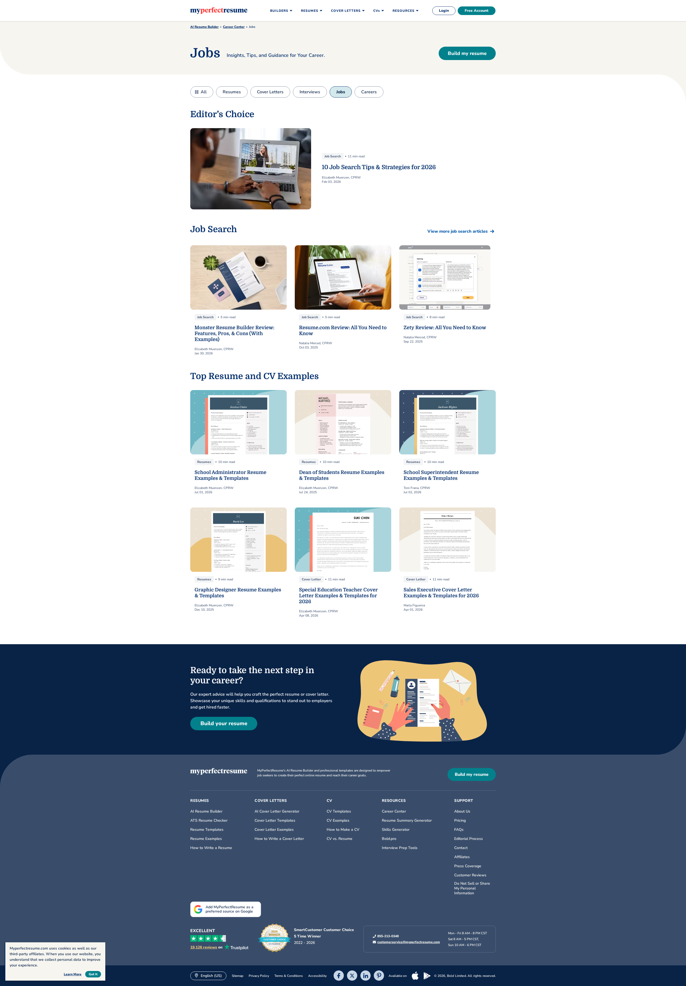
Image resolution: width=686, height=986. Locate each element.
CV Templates (339, 811)
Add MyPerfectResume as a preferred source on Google (229, 909)
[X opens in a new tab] (352, 976)
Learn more (72, 974)
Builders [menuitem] (279, 11)
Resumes (232, 92)
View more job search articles (457, 231)
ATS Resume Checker (209, 820)
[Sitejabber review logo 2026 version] (274, 938)
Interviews (310, 92)
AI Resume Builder (204, 27)
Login (444, 10)
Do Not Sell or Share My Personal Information (472, 888)
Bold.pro (389, 838)
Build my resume (467, 53)
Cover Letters (270, 92)
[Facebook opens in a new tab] (338, 976)
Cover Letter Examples (274, 829)
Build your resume (223, 723)
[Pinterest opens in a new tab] (379, 976)
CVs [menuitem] (376, 11)
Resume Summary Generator (407, 820)
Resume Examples (206, 838)
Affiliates (462, 857)
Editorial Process (468, 838)
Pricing (460, 820)
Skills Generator (395, 829)
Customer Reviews (470, 875)
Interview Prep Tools (399, 848)
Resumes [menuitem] (309, 11)
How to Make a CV (343, 829)
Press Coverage (467, 866)
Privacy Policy (259, 976)
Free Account (477, 10)
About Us (462, 811)
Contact (461, 848)
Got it (93, 974)
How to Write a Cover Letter (279, 838)
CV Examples (338, 820)
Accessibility (317, 976)
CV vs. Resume (339, 838)
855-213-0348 (388, 936)
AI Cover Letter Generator (277, 811)
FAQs (459, 829)
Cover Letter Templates (275, 820)
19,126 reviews (203, 947)
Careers (369, 92)
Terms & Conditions (288, 976)
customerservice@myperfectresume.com (408, 942)
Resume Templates (206, 829)
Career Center (234, 27)
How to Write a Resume (211, 848)
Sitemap (237, 976)
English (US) (211, 975)
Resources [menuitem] (404, 11)
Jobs (340, 92)
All (204, 92)
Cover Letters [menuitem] (346, 11)
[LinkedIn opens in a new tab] (365, 976)
